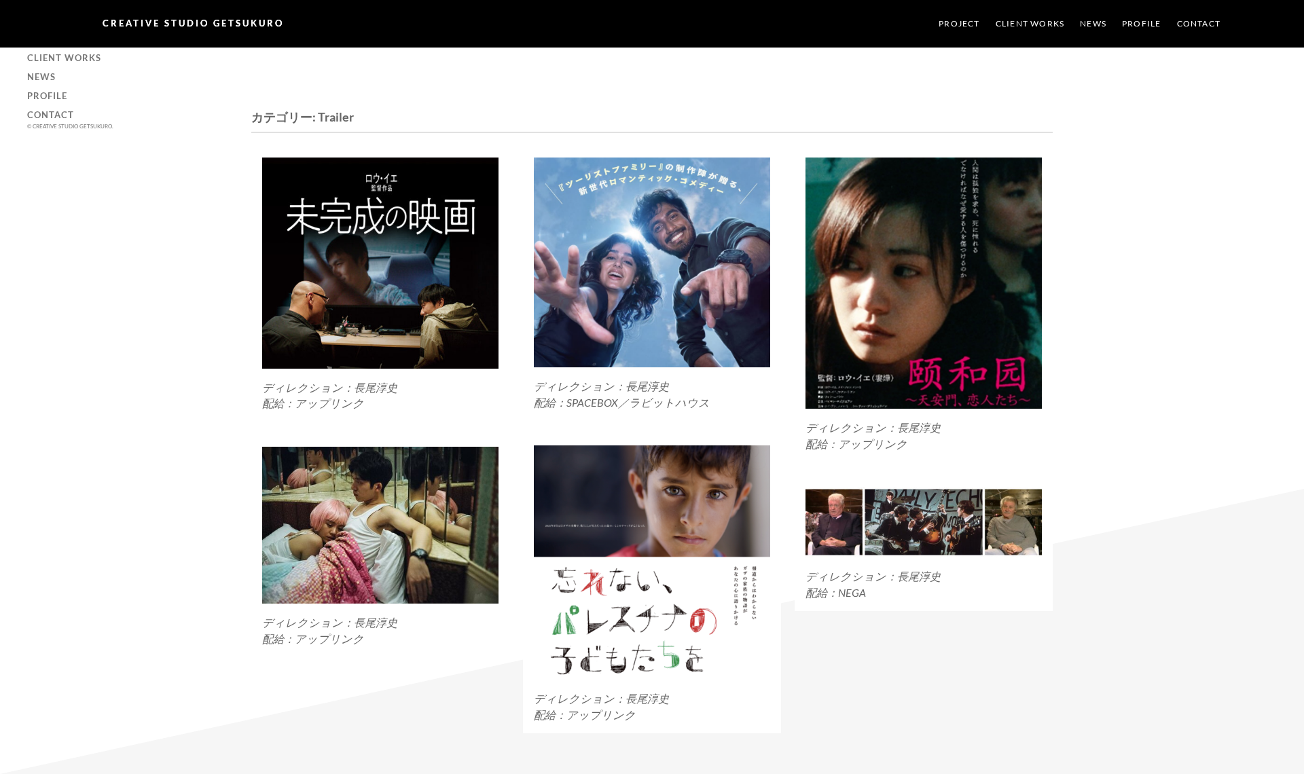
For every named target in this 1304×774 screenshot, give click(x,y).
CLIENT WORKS (1030, 23)
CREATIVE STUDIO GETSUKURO (193, 23)
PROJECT (959, 23)
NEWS (1093, 23)
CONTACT (1198, 23)
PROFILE (1141, 23)
